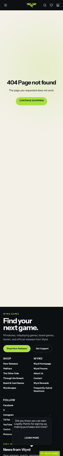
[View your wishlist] (51, 5)
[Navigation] (5, 5)
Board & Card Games (13, 383)
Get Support (42, 348)
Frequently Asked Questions (43, 389)
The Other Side (11, 373)
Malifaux (7, 368)
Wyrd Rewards (41, 383)
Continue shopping (31, 100)
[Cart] (58, 5)
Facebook (8, 405)
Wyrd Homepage (42, 363)
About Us (38, 373)
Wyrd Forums (40, 368)
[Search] (45, 5)
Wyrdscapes (9, 388)
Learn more (32, 437)
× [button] (50, 415)
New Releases (10, 363)
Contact (38, 378)
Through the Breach (13, 378)
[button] (35, 453)
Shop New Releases (17, 348)
